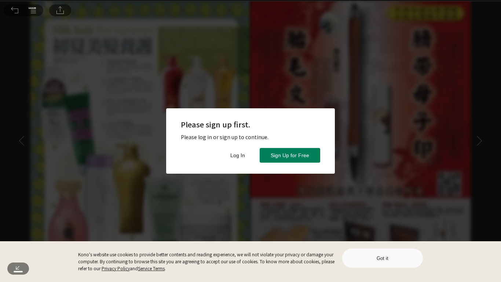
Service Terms (151, 268)
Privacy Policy (116, 268)
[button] (14, 10)
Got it (382, 258)
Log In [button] (237, 155)
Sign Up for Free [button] (290, 155)
